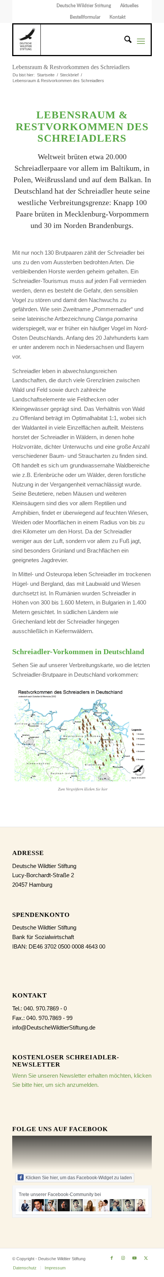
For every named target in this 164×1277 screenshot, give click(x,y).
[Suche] (124, 40)
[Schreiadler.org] (26, 39)
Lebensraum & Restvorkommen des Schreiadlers (71, 67)
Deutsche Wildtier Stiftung (83, 5)
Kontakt (117, 17)
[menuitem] (84, 6)
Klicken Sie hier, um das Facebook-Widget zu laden (79, 1177)
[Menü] (141, 41)
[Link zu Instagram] (123, 1258)
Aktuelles (129, 5)
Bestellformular (85, 17)
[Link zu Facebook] (111, 1258)
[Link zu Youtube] (134, 1258)
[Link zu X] (146, 1258)
